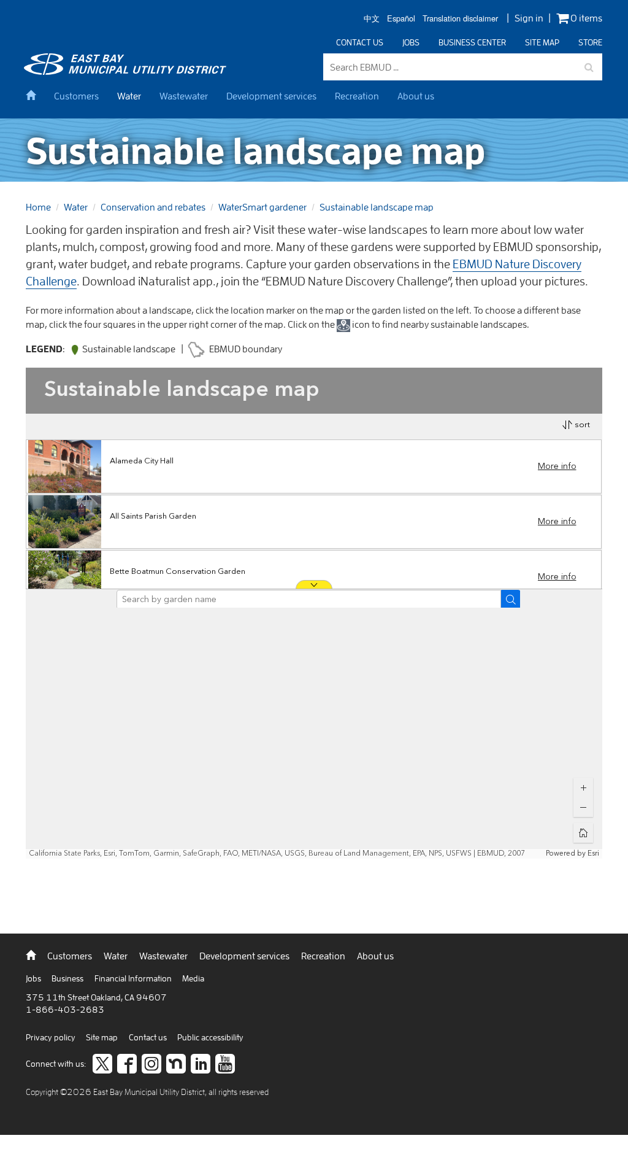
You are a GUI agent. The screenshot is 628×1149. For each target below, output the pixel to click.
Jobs (410, 42)
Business (68, 978)
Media (193, 978)
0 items (585, 18)
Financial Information (134, 978)
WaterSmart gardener (262, 206)
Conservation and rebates (153, 206)
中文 (372, 19)
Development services (271, 95)
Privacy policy (51, 1037)
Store (590, 42)
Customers (76, 95)
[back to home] (127, 71)
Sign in (529, 18)
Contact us (359, 42)
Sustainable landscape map (377, 206)
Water (129, 95)
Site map (542, 42)
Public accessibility (210, 1037)
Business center (472, 42)
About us (415, 95)
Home (38, 206)
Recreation (357, 95)
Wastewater (183, 95)
